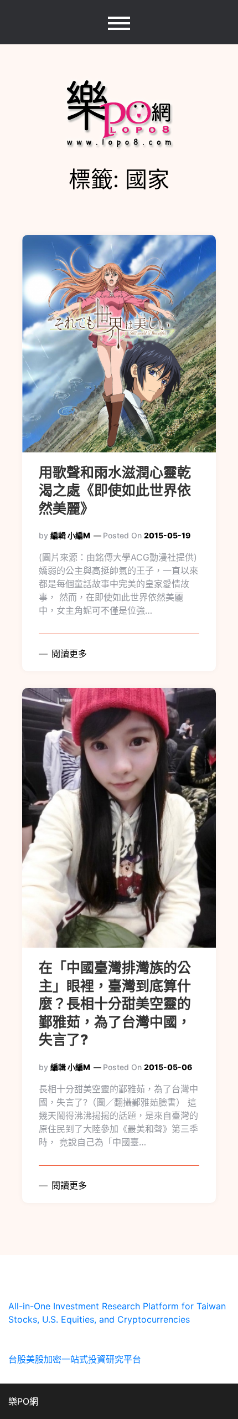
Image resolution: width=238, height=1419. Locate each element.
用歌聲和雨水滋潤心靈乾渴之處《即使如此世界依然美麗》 (115, 490)
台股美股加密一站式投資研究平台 (74, 1359)
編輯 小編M (70, 535)
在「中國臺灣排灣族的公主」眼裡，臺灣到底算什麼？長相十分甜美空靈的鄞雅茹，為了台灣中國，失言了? (115, 1003)
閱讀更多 (68, 653)
